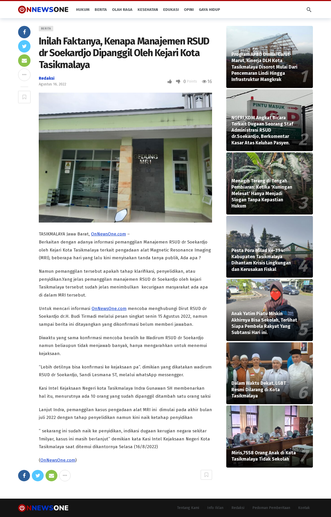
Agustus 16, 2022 (52, 84)
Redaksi (47, 78)
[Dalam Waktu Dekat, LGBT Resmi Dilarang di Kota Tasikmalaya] (269, 373)
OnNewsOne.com (108, 234)
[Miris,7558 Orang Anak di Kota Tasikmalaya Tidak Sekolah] (269, 436)
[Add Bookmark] (24, 97)
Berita (46, 28)
